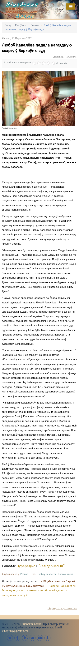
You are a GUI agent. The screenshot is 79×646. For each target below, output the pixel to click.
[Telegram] (10, 638)
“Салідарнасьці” (51, 566)
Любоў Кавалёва (47, 574)
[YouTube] (40, 638)
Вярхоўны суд (65, 574)
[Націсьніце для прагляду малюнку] (38, 98)
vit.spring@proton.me (15, 630)
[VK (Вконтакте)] (32, 638)
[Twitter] (25, 638)
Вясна (25, 16)
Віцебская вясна (30, 624)
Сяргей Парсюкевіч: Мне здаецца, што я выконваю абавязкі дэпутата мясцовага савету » (39, 590)
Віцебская (22, 4)
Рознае (24, 574)
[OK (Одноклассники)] (47, 638)
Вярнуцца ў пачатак (62, 608)
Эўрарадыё (26, 566)
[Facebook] (17, 638)
